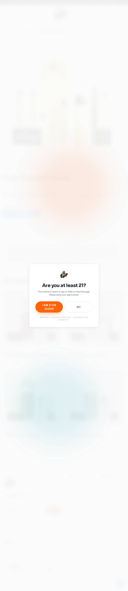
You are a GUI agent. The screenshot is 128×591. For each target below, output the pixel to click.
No (79, 306)
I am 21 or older (49, 307)
